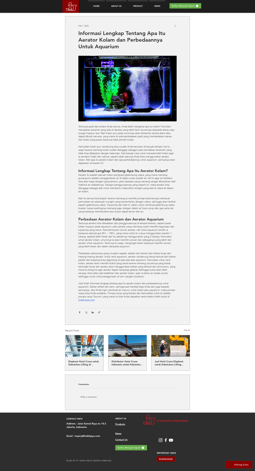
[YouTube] (170, 440)
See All (187, 330)
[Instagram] (160, 440)
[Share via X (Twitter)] (86, 312)
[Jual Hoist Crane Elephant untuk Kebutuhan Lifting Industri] (170, 346)
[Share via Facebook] (79, 312)
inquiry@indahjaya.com (87, 435)
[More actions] (175, 25)
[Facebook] (165, 440)
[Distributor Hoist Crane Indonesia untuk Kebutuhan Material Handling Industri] (127, 346)
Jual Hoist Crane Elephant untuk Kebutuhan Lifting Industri (169, 363)
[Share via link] (99, 312)
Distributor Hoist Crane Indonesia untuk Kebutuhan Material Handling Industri (127, 363)
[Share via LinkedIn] (92, 312)
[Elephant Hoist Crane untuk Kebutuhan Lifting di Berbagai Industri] (84, 346)
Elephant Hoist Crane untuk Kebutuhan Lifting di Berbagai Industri (83, 363)
